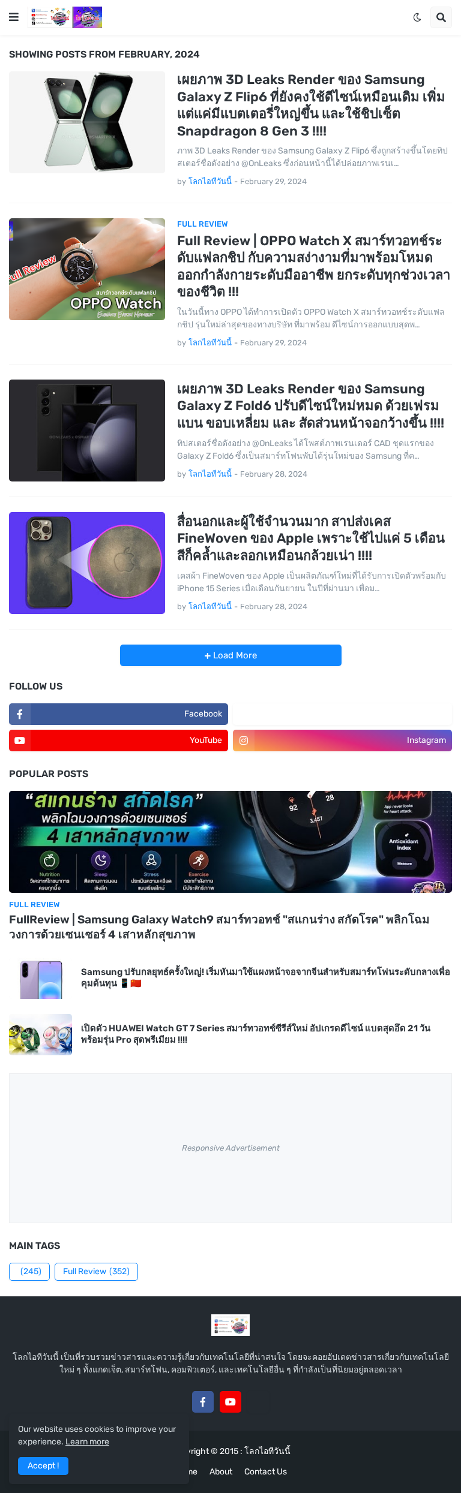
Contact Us (265, 1472)
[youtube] (230, 1402)
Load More (234, 655)
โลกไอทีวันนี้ (267, 1451)
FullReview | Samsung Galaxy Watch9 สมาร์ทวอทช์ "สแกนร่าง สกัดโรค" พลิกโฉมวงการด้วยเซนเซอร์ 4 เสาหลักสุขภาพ (219, 927)
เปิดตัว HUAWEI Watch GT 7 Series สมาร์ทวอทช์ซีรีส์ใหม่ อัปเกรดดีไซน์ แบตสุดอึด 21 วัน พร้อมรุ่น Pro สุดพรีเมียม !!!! (255, 1034)
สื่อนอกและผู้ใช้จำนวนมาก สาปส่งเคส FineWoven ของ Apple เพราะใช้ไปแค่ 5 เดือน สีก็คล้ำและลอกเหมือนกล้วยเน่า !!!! (311, 538)
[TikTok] (258, 1402)
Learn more (87, 1442)
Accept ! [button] (43, 1466)
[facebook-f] (203, 1402)
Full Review (96, 1271)
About (220, 1472)
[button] (14, 17)
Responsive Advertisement (231, 1147)
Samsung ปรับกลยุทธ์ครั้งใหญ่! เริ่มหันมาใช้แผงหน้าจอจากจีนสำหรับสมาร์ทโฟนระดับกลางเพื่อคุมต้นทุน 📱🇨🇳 (265, 978)
